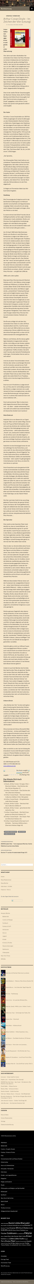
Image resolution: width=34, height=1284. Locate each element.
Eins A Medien (24, 1228)
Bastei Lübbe (14, 1223)
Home (2, 876)
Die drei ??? (28, 1225)
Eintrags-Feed (5, 1259)
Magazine (3, 1178)
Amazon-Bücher (5, 913)
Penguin (26, 1238)
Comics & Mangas (8, 920)
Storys (2, 1204)
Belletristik (6, 916)
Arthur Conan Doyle (10, 831)
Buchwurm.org (6, 9)
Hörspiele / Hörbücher (13, 16)
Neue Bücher (4, 883)
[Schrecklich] (10, 775)
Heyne (28, 1233)
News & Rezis (4, 1114)
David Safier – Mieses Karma (9, 1086)
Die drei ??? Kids (5, 1228)
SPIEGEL (3, 959)
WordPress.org (5, 1266)
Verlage (3, 1121)
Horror (5, 933)
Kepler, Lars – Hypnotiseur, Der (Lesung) (12, 1079)
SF (11, 1243)
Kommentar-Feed (6, 1262)
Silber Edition (15, 1243)
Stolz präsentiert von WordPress (20, 1281)
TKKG (19, 1245)
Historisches (4, 1162)
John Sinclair (15, 1236)
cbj (7, 1225)
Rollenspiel (4, 1191)
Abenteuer (4, 1142)
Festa (26, 1230)
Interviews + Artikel (6, 886)
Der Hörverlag (20, 1225)
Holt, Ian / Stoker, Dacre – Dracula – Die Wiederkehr (15, 1094)
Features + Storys (6, 889)
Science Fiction (4, 1243)
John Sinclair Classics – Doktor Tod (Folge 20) (13, 1100)
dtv (17, 1227)
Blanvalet (25, 1223)
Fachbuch (5, 923)
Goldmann (12, 1233)
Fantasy (22, 1230)
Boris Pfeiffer (4, 1225)
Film (2, 1155)
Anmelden (4, 1256)
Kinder (4, 939)
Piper (13, 1241)
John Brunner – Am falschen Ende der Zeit (13, 1103)
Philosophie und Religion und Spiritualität (12, 1188)
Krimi (7, 1239)
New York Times (5, 955)
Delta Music (22, 831)
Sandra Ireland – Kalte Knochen (10, 1091)
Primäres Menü (32, 8)
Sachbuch (3, 1195)
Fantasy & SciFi (7, 926)
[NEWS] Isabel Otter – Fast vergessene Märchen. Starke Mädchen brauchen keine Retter (16, 844)
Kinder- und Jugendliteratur (9, 1175)
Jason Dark (7, 1236)
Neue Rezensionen (6, 880)
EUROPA (4, 1230)
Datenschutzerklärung (7, 1124)
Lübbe (11, 1239)
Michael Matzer (18, 24)
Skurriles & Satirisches (7, 1198)
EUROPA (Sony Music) (14, 1230)
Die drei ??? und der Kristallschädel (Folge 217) (14, 851)
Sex (9, 1243)
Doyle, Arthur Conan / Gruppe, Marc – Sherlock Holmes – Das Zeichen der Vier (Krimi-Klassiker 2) (17, 786)
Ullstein (28, 1245)
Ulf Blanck (23, 1245)
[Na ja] (12, 775)
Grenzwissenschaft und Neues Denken (11, 1159)
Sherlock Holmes (9, 834)
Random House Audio (21, 1241)
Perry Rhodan (6, 1241)
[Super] (18, 775)
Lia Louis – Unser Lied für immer (10, 1077)
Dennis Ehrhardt (13, 1225)
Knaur (29, 1236)
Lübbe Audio (19, 1238)
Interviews (4, 1172)
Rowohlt (29, 1241)
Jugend (5, 936)
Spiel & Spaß (4, 1201)
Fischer (4, 1233)
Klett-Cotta (22, 1236)
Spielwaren (6, 949)
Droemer (12, 1228)
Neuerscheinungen (8, 946)
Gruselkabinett (20, 1233)
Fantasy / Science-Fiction (8, 1152)
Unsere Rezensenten (6, 1118)
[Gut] (16, 775)
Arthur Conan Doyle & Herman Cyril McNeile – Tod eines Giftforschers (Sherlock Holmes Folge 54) (17, 823)
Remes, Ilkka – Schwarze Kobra (9, 1089)
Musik (2, 1185)
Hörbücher (6, 929)
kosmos (3, 1239)
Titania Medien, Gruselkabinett (9, 1245)
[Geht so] (14, 775)
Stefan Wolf (22, 1243)
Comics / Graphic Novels (8, 1149)
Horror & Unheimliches (7, 1165)
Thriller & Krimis (5, 1208)
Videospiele (6, 952)
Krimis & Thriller (7, 942)
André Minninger (4, 1223)
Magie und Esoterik (6, 1181)
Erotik (31, 1228)
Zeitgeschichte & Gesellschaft (9, 1211)
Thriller (27, 1243)
